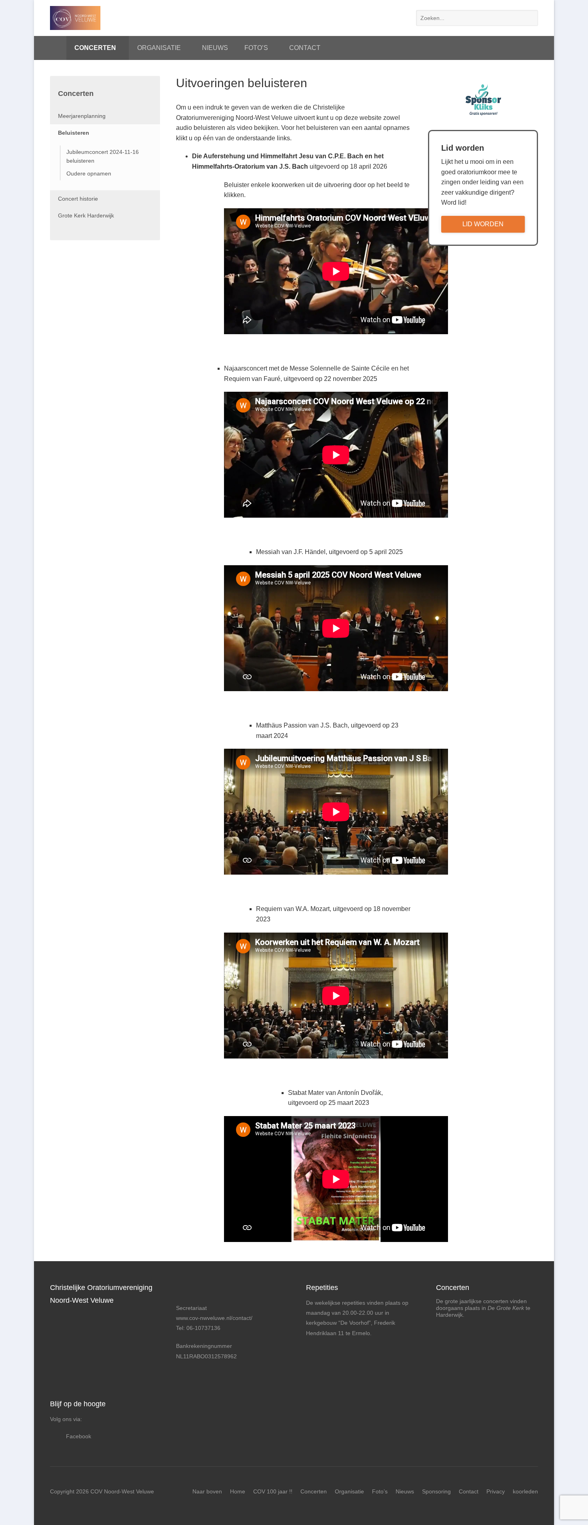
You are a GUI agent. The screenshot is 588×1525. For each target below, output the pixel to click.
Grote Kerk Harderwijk (86, 215)
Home (54, 48)
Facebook (78, 1436)
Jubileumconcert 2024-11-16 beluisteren (102, 156)
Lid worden (483, 224)
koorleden (525, 1491)
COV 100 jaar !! (272, 1491)
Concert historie (78, 198)
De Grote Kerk (507, 1308)
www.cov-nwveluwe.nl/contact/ (214, 1318)
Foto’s (256, 47)
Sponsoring (436, 1491)
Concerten (95, 47)
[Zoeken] (530, 18)
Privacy (495, 1491)
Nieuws (215, 47)
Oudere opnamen (88, 173)
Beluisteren (73, 133)
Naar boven (207, 1491)
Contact (304, 47)
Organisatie (159, 47)
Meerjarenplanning (82, 116)
